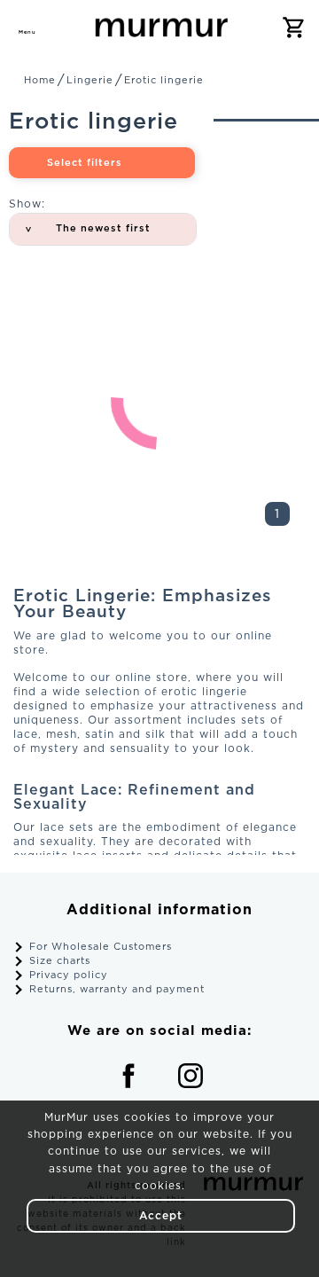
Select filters (84, 163)
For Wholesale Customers (100, 947)
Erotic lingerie (164, 80)
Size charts (59, 961)
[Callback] (66, 26)
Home (40, 80)
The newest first (103, 228)
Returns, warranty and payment (117, 989)
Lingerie (89, 80)
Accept (161, 1216)
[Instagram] (190, 1075)
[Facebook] (128, 1075)
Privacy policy (68, 975)
